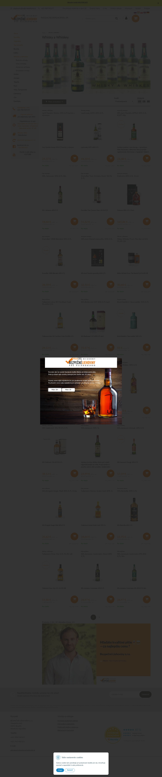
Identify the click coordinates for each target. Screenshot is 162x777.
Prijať (60, 770)
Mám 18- (68, 390)
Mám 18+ (55, 390)
